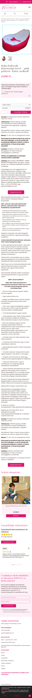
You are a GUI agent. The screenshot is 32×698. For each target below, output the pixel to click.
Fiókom (3, 652)
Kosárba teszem (20, 112)
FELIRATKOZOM (8, 605)
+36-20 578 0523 (5, 630)
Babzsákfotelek (11, 19)
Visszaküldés (4, 658)
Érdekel (16, 515)
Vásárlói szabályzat (6, 663)
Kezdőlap (3, 19)
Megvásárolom (16, 192)
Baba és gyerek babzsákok (22, 19)
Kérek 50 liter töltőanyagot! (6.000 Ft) (12, 92)
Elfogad (4, 695)
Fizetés (3, 655)
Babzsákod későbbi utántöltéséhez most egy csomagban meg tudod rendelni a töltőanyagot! (15, 86)
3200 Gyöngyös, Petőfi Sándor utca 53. (11, 623)
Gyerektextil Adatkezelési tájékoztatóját (19, 609)
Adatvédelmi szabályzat (7, 660)
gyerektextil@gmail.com (7, 633)
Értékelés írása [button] (8, 542)
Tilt (10, 695)
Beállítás (17, 695)
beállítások (5, 690)
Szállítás (3, 668)
